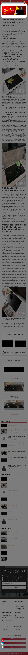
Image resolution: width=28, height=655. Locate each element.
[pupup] (14, 10)
